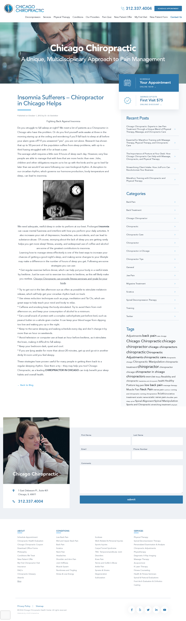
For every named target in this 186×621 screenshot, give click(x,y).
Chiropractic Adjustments (145, 548)
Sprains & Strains (102, 570)
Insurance (21, 566)
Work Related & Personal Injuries (109, 541)
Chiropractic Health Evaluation (30, 541)
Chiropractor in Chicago (138, 250)
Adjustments (134, 336)
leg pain (140, 385)
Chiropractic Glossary (26, 574)
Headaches (61, 555)
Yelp (140, 609)
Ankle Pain (99, 566)
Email (83, 449)
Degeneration (101, 574)
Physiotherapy (140, 552)
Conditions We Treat (26, 555)
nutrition (167, 390)
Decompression (32, 17)
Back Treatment (133, 210)
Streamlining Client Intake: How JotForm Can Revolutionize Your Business (148, 168)
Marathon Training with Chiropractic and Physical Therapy (145, 179)
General (130, 267)
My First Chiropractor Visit (28, 563)
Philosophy (22, 552)
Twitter (129, 316)
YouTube (164, 609)
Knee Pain (99, 559)
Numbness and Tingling (66, 570)
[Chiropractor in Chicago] (24, 8)
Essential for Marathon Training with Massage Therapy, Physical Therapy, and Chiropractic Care (148, 143)
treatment (166, 404)
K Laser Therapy (141, 566)
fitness (158, 377)
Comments (86, 463)
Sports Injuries (101, 544)
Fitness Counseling (142, 570)
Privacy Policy (23, 606)
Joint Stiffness (62, 563)
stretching (156, 404)
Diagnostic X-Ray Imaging (145, 555)
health (161, 380)
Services (47, 17)
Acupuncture (139, 563)
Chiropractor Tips (134, 259)
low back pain (154, 385)
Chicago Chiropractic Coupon (30, 544)
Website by (28, 613)
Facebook (131, 609)
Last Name (138, 435)
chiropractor (148, 366)
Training (130, 308)
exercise (150, 376)
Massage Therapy (141, 559)
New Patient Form (159, 17)
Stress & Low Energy (65, 574)
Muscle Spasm (62, 566)
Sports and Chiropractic (138, 404)
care (158, 336)
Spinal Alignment (144, 401)
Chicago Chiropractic (143, 341)
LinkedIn (156, 609)
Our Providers (92, 17)
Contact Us (176, 17)
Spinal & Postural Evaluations (146, 577)
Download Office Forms (27, 548)
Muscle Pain (132, 389)
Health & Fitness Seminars (145, 574)
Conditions (78, 17)
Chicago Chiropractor (136, 218)
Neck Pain (146, 389)
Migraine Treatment (136, 283)
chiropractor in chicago (150, 372)
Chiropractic (132, 226)
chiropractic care (155, 357)
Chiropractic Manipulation (149, 362)
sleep (128, 401)
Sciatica (130, 291)
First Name (86, 435)
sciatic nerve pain (157, 397)
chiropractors (135, 376)
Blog (19, 581)
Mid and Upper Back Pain (67, 541)
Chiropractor (132, 242)
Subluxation (100, 577)
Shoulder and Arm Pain (66, 559)
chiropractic (136, 352)
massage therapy (170, 385)
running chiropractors (148, 394)
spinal (133, 401)
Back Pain (130, 201)
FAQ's (20, 570)
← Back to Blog (25, 385)
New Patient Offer (123, 17)
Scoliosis (98, 537)
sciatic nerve (142, 397)
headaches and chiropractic (148, 381)
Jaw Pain (130, 275)
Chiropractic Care (134, 234)
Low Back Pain (62, 537)
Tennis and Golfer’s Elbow (106, 563)
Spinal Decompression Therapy (141, 299)
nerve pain (158, 389)
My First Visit (141, 17)
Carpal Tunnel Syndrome (105, 548)
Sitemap (39, 606)
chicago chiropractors (162, 347)
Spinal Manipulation (166, 401)
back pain (149, 335)
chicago (163, 336)
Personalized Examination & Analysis (149, 544)
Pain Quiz (107, 17)
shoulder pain (172, 397)
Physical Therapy (62, 17)
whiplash (174, 405)
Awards (20, 577)
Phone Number (140, 449)
